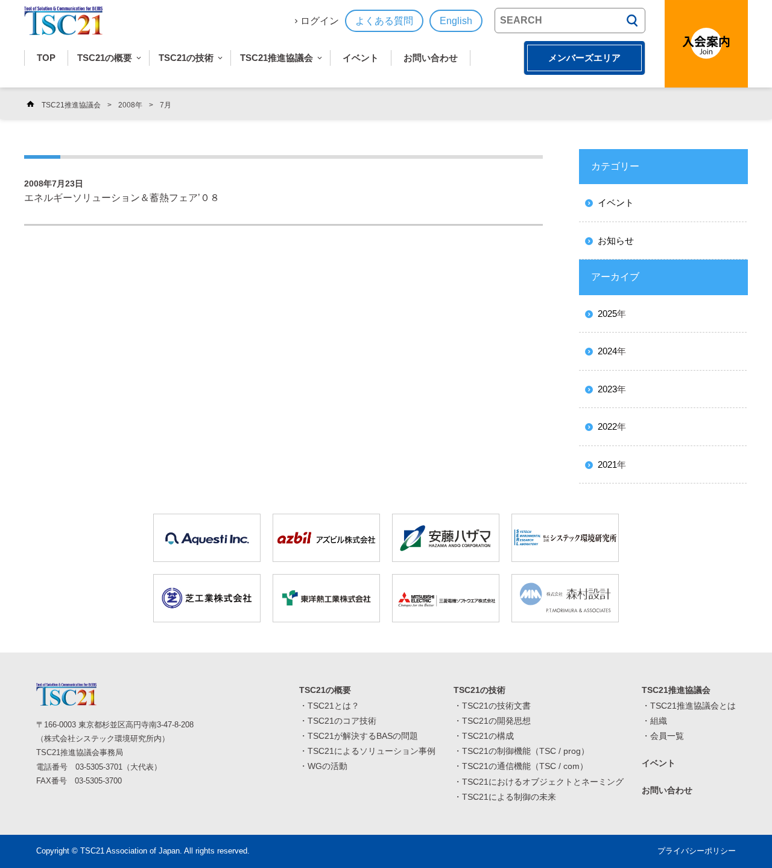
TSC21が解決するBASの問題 (363, 736)
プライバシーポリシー (696, 850)
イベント (361, 58)
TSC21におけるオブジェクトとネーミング (543, 782)
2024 (607, 351)
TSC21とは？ (333, 705)
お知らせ (616, 240)
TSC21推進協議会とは (693, 705)
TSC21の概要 (104, 58)
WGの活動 (327, 766)
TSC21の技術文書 (496, 705)
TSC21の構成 (488, 736)
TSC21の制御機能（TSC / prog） (525, 751)
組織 (658, 721)
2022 (607, 426)
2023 (607, 389)
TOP (46, 58)
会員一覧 (667, 736)
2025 (607, 313)
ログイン (319, 21)
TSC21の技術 (186, 58)
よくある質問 (384, 21)
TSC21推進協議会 (276, 58)
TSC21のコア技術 (342, 721)
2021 (607, 464)
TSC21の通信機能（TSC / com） (525, 766)
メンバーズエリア (584, 58)
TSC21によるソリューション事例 (371, 751)
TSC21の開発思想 (496, 721)
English (456, 21)
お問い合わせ (430, 58)
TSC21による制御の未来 (509, 797)
